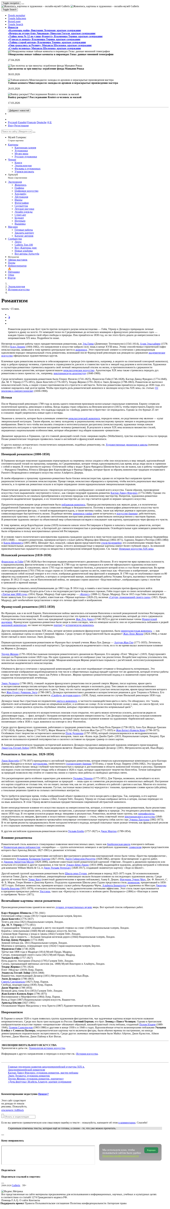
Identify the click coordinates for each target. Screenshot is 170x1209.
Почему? (43, 1094)
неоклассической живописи (84, 418)
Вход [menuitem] (11, 125)
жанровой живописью (14, 625)
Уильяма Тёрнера (83, 778)
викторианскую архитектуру (70, 373)
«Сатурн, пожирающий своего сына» (130, 597)
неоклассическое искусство (78, 370)
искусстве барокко (127, 513)
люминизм (133, 882)
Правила (30, 1203)
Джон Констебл (10, 760)
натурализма (40, 763)
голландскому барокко (78, 763)
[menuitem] (49, 122)
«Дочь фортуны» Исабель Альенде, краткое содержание (39, 1081)
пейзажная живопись (73, 504)
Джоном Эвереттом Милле (18, 861)
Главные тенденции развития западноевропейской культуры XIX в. (46, 1066)
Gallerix (16, 1185)
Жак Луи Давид (85, 619)
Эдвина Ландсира (139, 819)
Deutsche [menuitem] (41, 122)
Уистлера (45, 891)
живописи (81, 349)
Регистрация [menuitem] (21, 125)
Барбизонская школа (118, 844)
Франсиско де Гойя (12, 561)
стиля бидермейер (111, 542)
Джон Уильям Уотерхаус (57, 867)
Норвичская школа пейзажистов (21, 847)
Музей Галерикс (17, 139)
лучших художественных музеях (73, 907)
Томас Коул (34, 879)
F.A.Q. (15, 1200)
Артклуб (17, 176)
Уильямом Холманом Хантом (33, 858)
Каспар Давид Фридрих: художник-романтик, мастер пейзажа (43, 1072)
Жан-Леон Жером (133, 633)
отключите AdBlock (12, 1110)
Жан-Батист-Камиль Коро (130, 730)
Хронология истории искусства (47, 1048)
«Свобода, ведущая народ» (66, 695)
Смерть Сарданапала (13, 981)
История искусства (87, 1053)
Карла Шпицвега (13, 542)
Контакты (34, 1200)
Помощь (6, 1200)
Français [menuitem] (31, 122)
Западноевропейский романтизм (26, 1069)
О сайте (24, 1200)
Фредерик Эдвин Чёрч (132, 879)
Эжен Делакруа (10, 683)
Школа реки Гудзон (76, 873)
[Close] (34, 132)
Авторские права (117, 1203)
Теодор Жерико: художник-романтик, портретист (36, 1078)
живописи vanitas (82, 513)
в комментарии (126, 1122)
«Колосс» (85, 594)
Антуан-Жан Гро (123, 642)
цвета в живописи (66, 701)
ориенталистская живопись (136, 630)
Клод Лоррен (17, 346)
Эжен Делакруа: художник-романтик (29, 1075)
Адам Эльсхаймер (150, 343)
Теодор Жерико (10, 654)
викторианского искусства (140, 816)
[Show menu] (22, 3)
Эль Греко (88, 343)
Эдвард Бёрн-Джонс (77, 864)
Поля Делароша (74, 733)
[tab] (8, 314)
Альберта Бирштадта (114, 885)
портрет (58, 625)
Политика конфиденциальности (88, 1203)
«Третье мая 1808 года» (14, 594)
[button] (16, 15)
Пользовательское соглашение (52, 1203)
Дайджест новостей (19, 110)
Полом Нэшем (147, 1024)
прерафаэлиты (146, 813)
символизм (135, 847)
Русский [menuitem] (12, 122)
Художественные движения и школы (127, 444)
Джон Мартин (109, 831)
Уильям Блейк (76, 831)
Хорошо (151, 1150)
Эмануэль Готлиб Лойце (15, 747)
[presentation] (88, 320)
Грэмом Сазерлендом (21, 1027)
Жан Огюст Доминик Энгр (21, 692)
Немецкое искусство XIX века (136, 548)
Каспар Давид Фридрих (124, 492)
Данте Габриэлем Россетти (80, 858)
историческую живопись (79, 625)
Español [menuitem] (22, 122)
